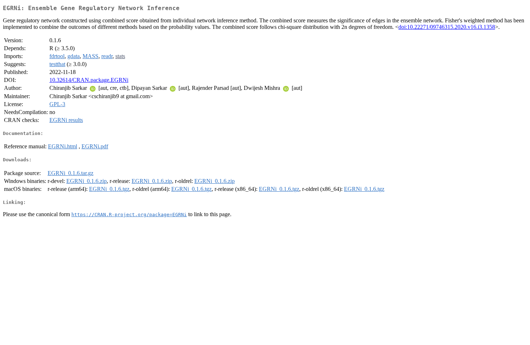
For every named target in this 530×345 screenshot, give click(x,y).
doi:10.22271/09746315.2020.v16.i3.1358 (446, 27)
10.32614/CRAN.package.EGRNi (88, 80)
